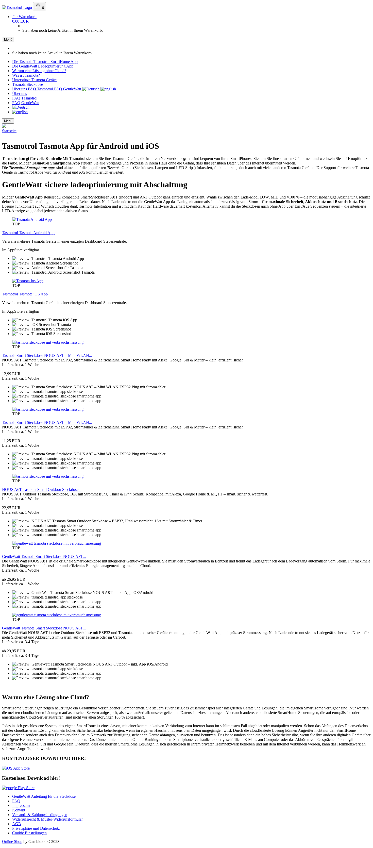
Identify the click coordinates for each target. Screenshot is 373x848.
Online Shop (12, 841)
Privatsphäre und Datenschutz (36, 828)
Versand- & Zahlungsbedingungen (39, 814)
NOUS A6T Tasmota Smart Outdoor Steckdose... (41, 489)
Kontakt (18, 810)
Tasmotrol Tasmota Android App (28, 232)
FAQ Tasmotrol (41, 89)
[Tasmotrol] (17, 7)
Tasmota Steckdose (27, 84)
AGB (16, 824)
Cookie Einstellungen (29, 833)
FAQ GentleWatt (68, 89)
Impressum (21, 805)
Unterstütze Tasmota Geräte (34, 80)
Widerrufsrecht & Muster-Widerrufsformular (47, 819)
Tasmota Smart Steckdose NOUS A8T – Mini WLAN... (47, 355)
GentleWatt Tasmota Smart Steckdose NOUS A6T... (44, 628)
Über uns (20, 89)
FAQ (16, 801)
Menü (8, 39)
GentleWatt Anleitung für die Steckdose (44, 796)
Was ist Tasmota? (26, 75)
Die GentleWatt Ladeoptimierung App (42, 66)
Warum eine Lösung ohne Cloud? (39, 71)
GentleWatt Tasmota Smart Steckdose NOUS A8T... (44, 556)
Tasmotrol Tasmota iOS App (25, 294)
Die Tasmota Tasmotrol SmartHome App (45, 61)
